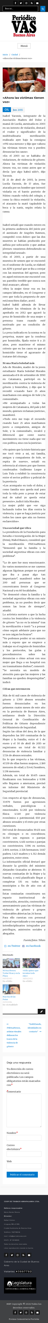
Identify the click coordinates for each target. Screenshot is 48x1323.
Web (9, 1161)
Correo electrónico (13, 1147)
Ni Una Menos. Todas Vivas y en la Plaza (11, 973)
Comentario (13, 1091)
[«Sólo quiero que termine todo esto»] (31, 963)
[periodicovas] (26, 3)
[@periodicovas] (15, 3)
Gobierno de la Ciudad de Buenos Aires (21, 1264)
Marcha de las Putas (9, 998)
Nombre (12, 1132)
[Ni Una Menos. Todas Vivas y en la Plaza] (11, 963)
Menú (24, 45)
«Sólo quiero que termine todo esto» (30, 973)
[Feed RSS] (32, 3)
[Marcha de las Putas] (11, 989)
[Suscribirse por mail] (37, 3)
